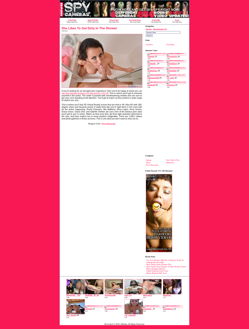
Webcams (170, 163)
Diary (148, 163)
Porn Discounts (108, 124)
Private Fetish (114, 20)
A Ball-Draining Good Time (157, 271)
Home (149, 29)
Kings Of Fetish (93, 20)
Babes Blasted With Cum (156, 273)
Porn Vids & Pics (172, 160)
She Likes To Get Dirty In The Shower (89, 28)
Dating (148, 160)
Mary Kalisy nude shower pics (158, 264)
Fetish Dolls (156, 20)
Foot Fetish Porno (135, 20)
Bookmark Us (160, 29)
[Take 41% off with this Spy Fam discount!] (124, 17)
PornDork (170, 45)
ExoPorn (149, 45)
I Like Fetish (72, 20)
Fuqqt (177, 20)
